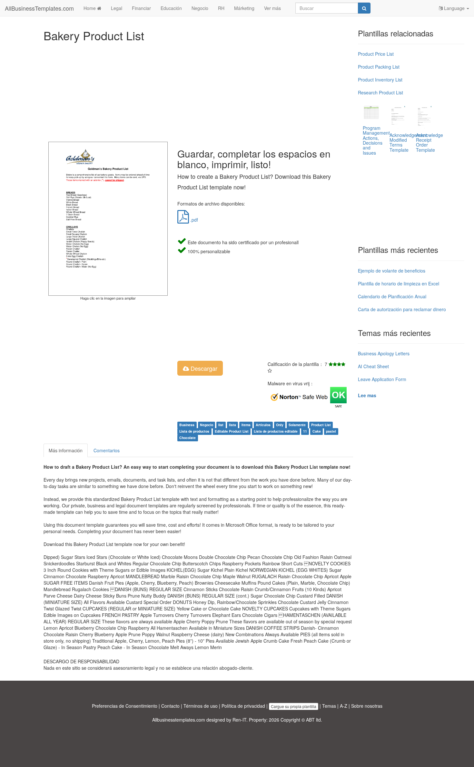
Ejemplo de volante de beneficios (391, 270)
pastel (331, 431)
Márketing (244, 8)
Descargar (203, 368)
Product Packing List (379, 66)
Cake (316, 431)
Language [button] (454, 8)
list (220, 424)
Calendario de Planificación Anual (392, 296)
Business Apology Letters (384, 353)
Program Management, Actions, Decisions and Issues (377, 140)
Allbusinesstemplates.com (178, 719)
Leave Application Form (382, 379)
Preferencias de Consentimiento (124, 706)
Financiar (141, 8)
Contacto (170, 706)
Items (246, 424)
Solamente (297, 424)
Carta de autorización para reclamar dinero (402, 309)
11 (305, 431)
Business (186, 424)
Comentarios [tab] (107, 450)
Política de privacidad (243, 706)
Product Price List (376, 54)
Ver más (272, 8)
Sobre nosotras (366, 706)
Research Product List (380, 92)
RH (221, 8)
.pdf (193, 219)
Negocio (200, 8)
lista (232, 424)
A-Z (343, 706)
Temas (329, 706)
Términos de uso (200, 706)
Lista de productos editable (276, 431)
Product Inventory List (380, 79)
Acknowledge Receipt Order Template (429, 142)
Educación (171, 8)
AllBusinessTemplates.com (39, 8)
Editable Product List (232, 431)
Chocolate (187, 437)
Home (90, 8)
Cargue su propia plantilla (293, 706)
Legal (116, 8)
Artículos (263, 424)
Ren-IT (239, 719)
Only (279, 424)
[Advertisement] (198, 90)
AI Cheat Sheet (373, 366)
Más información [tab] (66, 450)
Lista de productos (194, 431)
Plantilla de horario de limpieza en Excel (398, 283)
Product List (321, 424)
